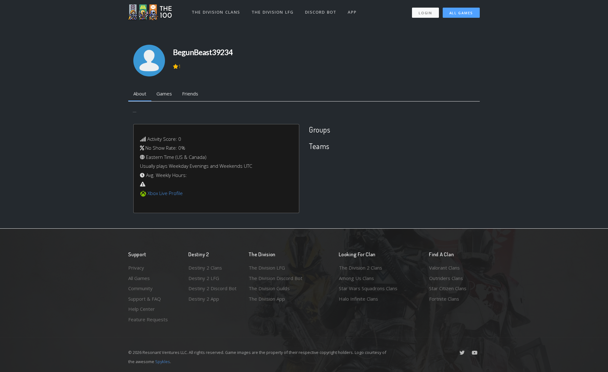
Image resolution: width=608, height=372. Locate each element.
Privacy (136, 267)
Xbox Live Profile (165, 193)
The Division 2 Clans (360, 267)
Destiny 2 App (203, 299)
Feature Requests (148, 319)
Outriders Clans (446, 278)
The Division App (267, 299)
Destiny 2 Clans (205, 267)
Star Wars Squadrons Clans (368, 288)
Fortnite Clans (444, 299)
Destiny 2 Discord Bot (212, 288)
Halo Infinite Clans (358, 299)
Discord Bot (320, 12)
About (139, 93)
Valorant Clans (444, 267)
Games (164, 93)
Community (140, 288)
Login (425, 12)
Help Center (141, 309)
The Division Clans (216, 12)
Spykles (162, 361)
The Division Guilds (269, 288)
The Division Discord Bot (275, 278)
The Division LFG (272, 12)
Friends (190, 93)
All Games (461, 12)
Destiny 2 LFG (203, 278)
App (352, 12)
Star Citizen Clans (447, 288)
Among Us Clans (356, 278)
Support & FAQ (144, 299)
